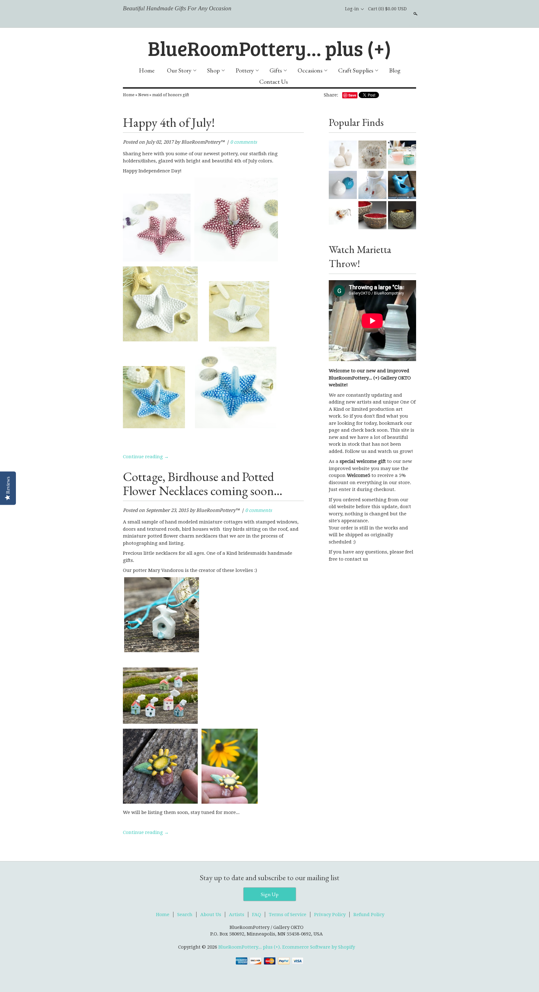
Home (146, 70)
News (143, 94)
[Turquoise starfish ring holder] (154, 427)
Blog (395, 70)
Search (415, 13)
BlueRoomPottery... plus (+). (250, 947)
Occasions (310, 70)
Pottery (245, 70)
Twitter (325, 8)
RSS (303, 8)
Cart (387, 8)
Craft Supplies (355, 70)
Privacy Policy (330, 914)
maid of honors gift (170, 94)
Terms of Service (287, 914)
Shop (213, 70)
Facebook (314, 8)
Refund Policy (368, 914)
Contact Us (273, 81)
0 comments (243, 142)
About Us (210, 914)
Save (352, 95)
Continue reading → (146, 456)
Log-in (352, 8)
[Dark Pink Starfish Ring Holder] (157, 260)
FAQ (256, 914)
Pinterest (335, 8)
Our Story (179, 70)
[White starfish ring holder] (160, 340)
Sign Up (270, 894)
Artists (236, 914)
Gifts (276, 70)
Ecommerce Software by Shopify (318, 947)
